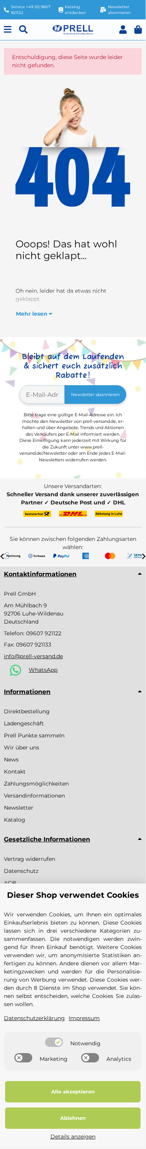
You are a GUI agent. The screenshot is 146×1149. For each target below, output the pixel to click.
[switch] (54, 1042)
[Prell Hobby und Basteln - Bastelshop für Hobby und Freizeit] (72, 29)
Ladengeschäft (24, 723)
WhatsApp (43, 669)
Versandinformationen (34, 795)
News (11, 759)
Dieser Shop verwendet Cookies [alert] (73, 895)
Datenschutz (21, 870)
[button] (123, 29)
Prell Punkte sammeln (34, 735)
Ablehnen (73, 1118)
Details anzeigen (73, 1136)
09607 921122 (43, 633)
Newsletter (18, 807)
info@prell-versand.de (33, 656)
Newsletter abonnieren (95, 394)
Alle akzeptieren (73, 1091)
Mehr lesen (32, 313)
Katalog (14, 819)
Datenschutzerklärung (34, 1018)
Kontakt (15, 771)
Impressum (84, 1018)
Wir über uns (21, 747)
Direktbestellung (27, 711)
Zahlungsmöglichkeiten (36, 783)
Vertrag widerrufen (29, 858)
